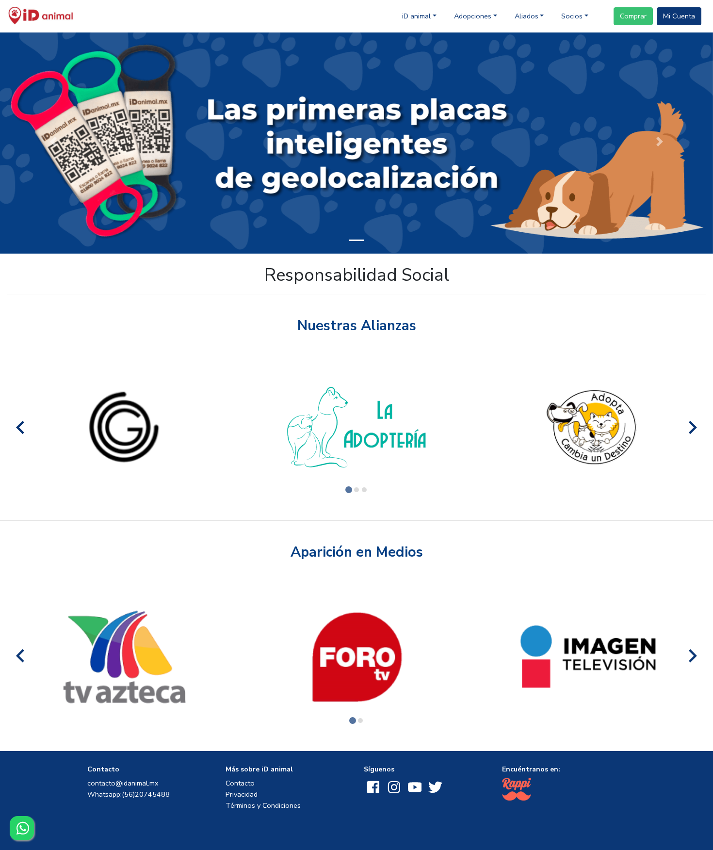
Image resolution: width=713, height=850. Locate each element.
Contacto (240, 783)
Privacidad (242, 794)
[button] (356, 140)
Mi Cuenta (679, 16)
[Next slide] (692, 427)
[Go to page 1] (348, 489)
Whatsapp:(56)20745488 (128, 794)
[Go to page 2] (356, 489)
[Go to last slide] (21, 427)
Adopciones (472, 16)
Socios (572, 16)
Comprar (633, 16)
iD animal (416, 16)
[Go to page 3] (364, 489)
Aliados (526, 16)
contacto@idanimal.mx (123, 783)
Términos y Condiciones (263, 805)
